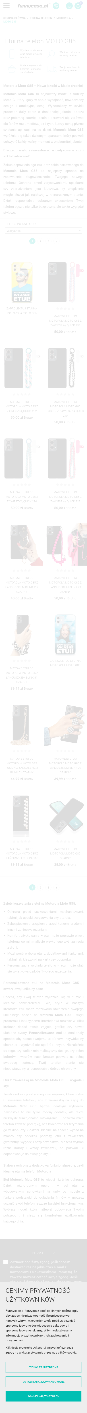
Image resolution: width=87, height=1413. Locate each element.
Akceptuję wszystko (43, 1396)
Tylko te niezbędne (43, 1367)
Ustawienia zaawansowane (43, 1381)
